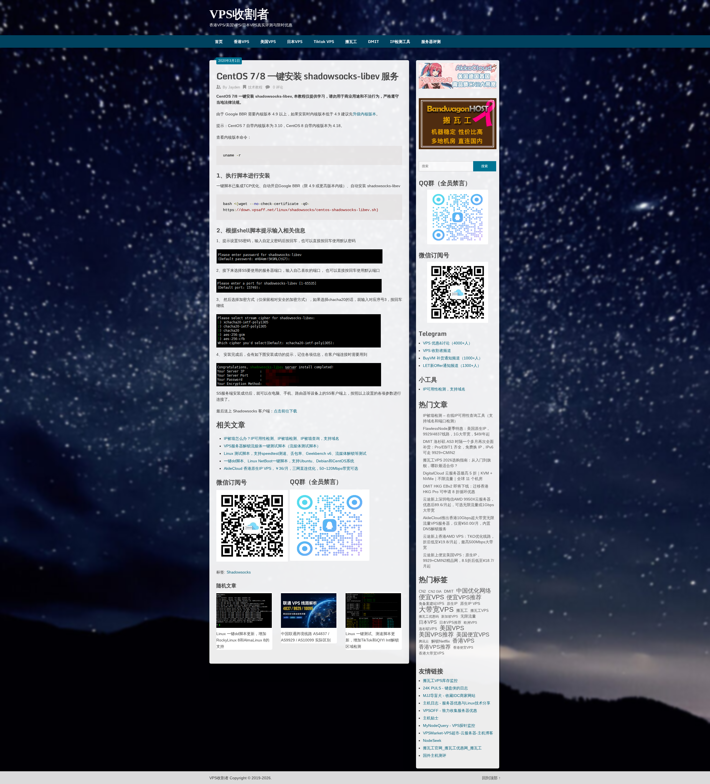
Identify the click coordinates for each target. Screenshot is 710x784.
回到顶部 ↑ (491, 778)
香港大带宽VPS (431, 653)
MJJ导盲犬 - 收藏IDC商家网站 (449, 695)
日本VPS (295, 41)
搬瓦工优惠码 (429, 616)
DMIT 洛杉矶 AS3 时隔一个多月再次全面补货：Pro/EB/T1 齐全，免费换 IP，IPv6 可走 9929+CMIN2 (458, 447)
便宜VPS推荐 (464, 597)
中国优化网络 (473, 590)
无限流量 (468, 616)
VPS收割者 (239, 14)
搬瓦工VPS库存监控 (440, 680)
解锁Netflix (440, 641)
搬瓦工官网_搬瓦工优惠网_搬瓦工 (452, 748)
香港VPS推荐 (435, 647)
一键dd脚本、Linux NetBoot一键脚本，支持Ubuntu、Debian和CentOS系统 (289, 461)
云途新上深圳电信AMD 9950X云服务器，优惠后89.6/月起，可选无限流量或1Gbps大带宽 (459, 504)
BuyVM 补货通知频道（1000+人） (453, 358)
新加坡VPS (449, 616)
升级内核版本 (364, 114)
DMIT (373, 41)
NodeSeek (432, 740)
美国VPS (268, 41)
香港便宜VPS (463, 647)
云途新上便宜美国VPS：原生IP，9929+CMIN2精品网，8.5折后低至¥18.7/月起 (458, 560)
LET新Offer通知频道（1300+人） (452, 365)
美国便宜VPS (472, 634)
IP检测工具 (400, 41)
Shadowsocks (239, 572)
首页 (219, 41)
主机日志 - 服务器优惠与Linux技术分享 (456, 703)
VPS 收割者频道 (437, 350)
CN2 (422, 591)
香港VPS (241, 41)
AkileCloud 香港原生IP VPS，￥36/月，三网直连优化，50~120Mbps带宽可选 (291, 468)
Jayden (234, 87)
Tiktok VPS (324, 41)
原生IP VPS (470, 603)
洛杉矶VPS (428, 629)
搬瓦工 (351, 41)
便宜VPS (431, 597)
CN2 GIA (435, 591)
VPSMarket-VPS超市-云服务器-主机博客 (458, 733)
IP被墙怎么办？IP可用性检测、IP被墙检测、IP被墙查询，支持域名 (281, 438)
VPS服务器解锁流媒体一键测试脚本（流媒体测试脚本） (272, 446)
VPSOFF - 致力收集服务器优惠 (450, 710)
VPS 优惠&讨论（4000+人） (447, 343)
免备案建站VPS (431, 604)
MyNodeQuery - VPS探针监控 (449, 725)
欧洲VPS (470, 623)
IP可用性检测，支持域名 (444, 389)
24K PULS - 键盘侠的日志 (445, 688)
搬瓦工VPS (479, 611)
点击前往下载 (285, 411)
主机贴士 (430, 718)
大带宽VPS (436, 609)
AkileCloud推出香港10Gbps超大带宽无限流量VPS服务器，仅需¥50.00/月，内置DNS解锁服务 (458, 523)
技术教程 (255, 87)
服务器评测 (431, 41)
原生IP (452, 604)
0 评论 (278, 87)
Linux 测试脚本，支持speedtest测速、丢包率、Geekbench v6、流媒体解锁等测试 (295, 453)
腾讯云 (424, 641)
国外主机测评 (434, 755)
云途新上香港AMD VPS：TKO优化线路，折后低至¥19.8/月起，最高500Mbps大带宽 (459, 542)
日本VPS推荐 (450, 622)
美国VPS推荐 (436, 634)
